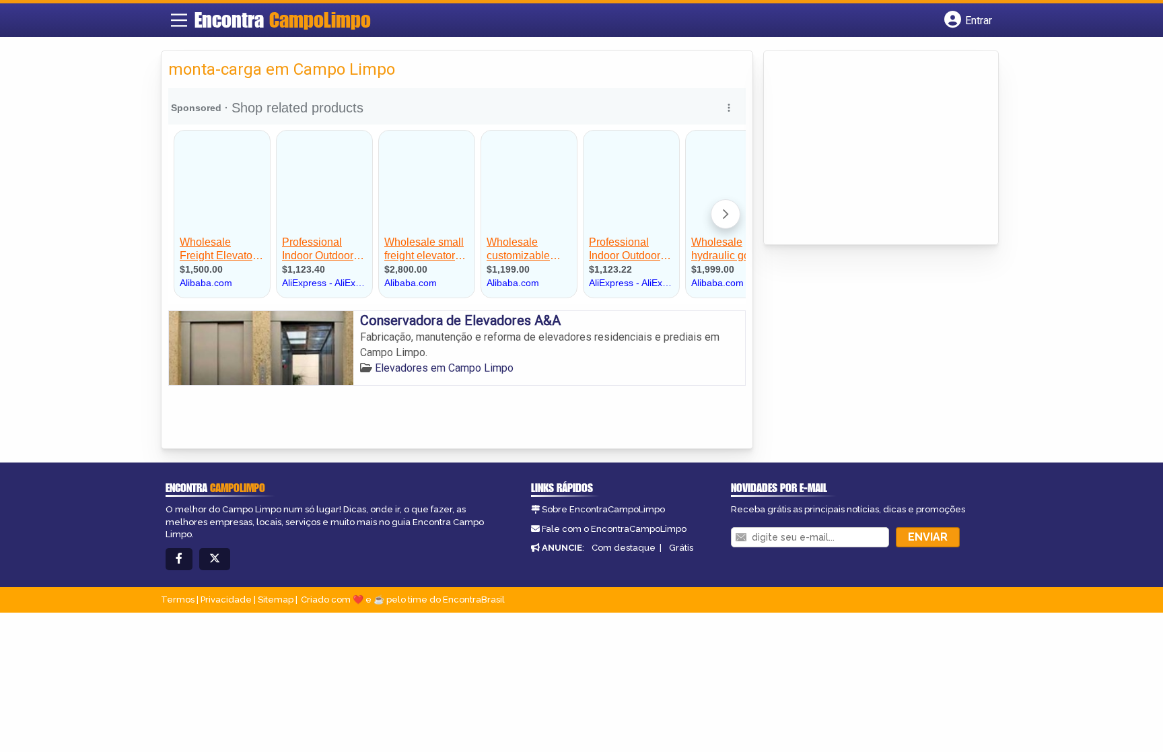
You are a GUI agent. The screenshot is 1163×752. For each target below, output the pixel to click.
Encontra (283, 19)
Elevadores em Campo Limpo (444, 368)
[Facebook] (179, 559)
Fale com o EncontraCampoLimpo (614, 529)
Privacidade (226, 599)
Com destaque (624, 548)
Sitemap (275, 599)
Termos (178, 599)
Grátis (681, 548)
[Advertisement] (872, 149)
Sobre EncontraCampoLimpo (603, 509)
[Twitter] (214, 559)
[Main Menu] (179, 20)
